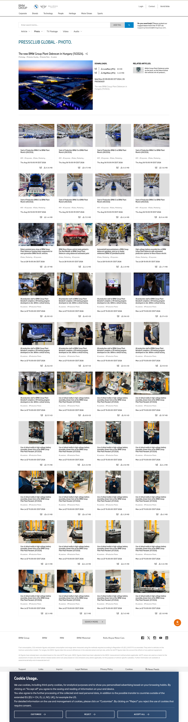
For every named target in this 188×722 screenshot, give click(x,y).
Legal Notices (81, 669)
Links (40, 669)
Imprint (59, 669)
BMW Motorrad (83, 638)
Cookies (129, 669)
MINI (62, 638)
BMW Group (24, 638)
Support (22, 669)
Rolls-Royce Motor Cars (113, 638)
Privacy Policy (106, 669)
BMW (44, 638)
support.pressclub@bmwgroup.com (151, 28)
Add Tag (117, 25)
